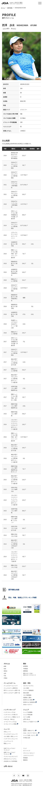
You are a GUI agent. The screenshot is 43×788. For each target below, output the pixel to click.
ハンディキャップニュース (11, 738)
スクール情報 (26, 717)
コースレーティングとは (10, 721)
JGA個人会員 (26, 737)
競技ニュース (7, 743)
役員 (5, 668)
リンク (25, 748)
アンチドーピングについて (11, 756)
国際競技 (25, 671)
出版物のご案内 (27, 697)
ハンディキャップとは (9, 712)
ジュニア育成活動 (27, 714)
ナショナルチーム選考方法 (11, 688)
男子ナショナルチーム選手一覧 (12, 690)
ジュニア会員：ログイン (29, 735)
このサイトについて (28, 755)
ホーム (3, 8)
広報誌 (5, 678)
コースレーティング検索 (10, 724)
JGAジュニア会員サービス (30, 721)
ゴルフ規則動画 (27, 695)
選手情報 (9, 8)
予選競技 (25, 668)
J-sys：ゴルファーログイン (30, 733)
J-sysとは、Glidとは (9, 719)
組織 (5, 666)
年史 (5, 675)
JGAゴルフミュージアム (10, 758)
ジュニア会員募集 (27, 712)
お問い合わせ (26, 719)
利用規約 (25, 757)
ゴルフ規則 (26, 688)
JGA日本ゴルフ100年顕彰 (10, 761)
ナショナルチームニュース (11, 734)
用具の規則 (26, 692)
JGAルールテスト (27, 704)
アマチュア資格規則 (28, 690)
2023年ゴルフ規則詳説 (29, 702)
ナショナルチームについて (11, 685)
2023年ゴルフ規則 (28, 699)
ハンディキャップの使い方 (11, 714)
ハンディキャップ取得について (12, 717)
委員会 (5, 671)
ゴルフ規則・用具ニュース (11, 736)
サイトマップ (26, 750)
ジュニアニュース (8, 741)
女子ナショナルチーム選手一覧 (12, 692)
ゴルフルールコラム (28, 685)
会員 (5, 673)
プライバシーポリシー (29, 753)
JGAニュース (7, 731)
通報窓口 (25, 760)
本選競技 (25, 666)
